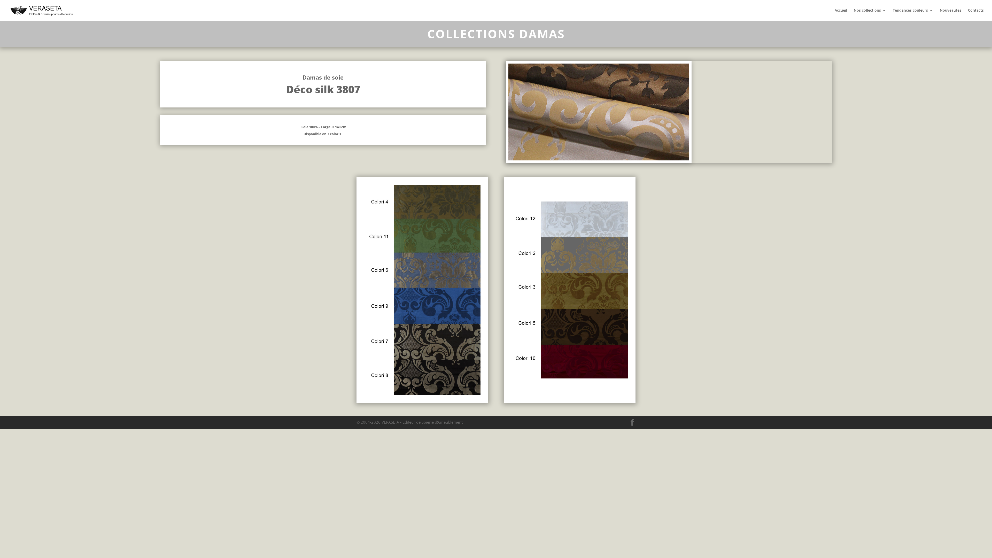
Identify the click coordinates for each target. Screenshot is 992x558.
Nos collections (867, 11)
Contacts (976, 11)
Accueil (841, 11)
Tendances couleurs (910, 11)
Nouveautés (950, 11)
